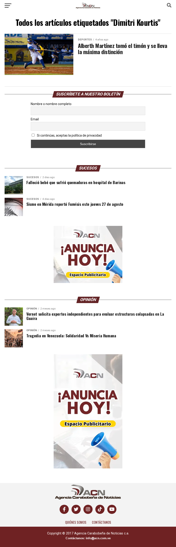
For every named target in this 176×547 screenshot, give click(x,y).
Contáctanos (101, 522)
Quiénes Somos (75, 522)
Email (35, 119)
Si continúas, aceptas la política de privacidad (69, 135)
